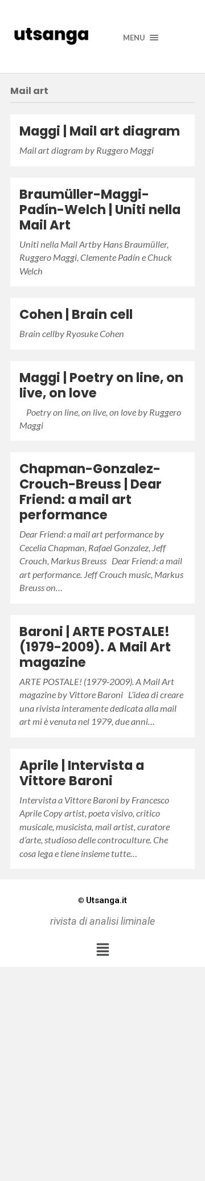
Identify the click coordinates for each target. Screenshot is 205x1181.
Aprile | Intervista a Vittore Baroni (81, 773)
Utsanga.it (102, 900)
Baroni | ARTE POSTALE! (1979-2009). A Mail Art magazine (95, 646)
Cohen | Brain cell (76, 314)
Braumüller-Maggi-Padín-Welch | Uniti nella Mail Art (100, 209)
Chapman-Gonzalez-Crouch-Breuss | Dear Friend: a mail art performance (90, 492)
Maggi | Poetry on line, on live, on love (101, 385)
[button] (102, 949)
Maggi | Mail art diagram (99, 131)
